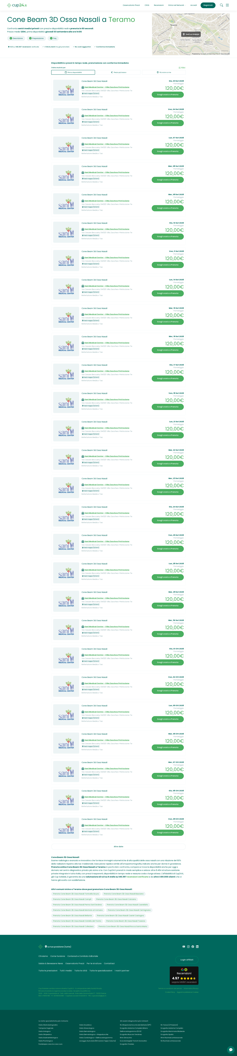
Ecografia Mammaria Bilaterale (173, 1031)
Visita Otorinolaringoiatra (48, 1025)
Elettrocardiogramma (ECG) (130, 1031)
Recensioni (159, 5)
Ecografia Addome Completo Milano (134, 1028)
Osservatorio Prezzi (131, 5)
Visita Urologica (44, 1031)
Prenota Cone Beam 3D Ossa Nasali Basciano (124, 894)
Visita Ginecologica (86, 1028)
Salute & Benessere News (51, 963)
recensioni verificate (137, 876)
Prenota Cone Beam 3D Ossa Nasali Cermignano (129, 910)
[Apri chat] (231, 1050)
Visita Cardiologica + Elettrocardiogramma (95, 1038)
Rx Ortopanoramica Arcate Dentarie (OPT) (135, 1025)
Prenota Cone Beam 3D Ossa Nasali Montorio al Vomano (78, 910)
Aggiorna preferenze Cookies (187, 992)
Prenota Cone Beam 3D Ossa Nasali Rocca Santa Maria (123, 926)
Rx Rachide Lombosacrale (171, 1041)
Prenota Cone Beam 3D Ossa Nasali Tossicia (125, 921)
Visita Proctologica (46, 1041)
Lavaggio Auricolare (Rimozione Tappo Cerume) (97, 1041)
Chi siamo (43, 956)
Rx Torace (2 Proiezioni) (169, 1025)
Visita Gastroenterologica (48, 1038)
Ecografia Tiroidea (127, 1044)
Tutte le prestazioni (48, 970)
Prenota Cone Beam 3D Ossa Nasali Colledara (73, 926)
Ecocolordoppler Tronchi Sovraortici (133, 1041)
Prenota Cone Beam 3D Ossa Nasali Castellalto (127, 904)
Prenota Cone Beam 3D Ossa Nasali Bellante (72, 915)
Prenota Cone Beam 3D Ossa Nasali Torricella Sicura (76, 894)
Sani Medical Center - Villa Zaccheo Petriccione (107, 87)
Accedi (193, 5)
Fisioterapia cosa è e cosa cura (50, 1044)
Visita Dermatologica (87, 1031)
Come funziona (57, 956)
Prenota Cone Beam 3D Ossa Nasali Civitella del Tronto (77, 921)
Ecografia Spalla (167, 1034)
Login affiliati (186, 959)
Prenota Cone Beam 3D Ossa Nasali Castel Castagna (120, 915)
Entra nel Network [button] (176, 5)
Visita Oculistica (85, 1025)
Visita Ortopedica (45, 1034)
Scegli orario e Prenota (167, 94)
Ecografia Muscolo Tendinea (131, 1034)
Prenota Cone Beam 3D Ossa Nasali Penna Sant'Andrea (77, 904)
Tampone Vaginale (46, 1028)
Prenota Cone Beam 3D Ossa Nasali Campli (72, 899)
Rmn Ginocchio (126, 1038)
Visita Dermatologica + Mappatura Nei (93, 1034)
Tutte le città (80, 970)
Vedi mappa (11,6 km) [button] (91, 93)
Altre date (118, 846)
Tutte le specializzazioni (100, 970)
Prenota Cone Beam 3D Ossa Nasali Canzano (116, 899)
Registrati (208, 5)
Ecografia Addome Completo (172, 1028)
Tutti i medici (66, 970)
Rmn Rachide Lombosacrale (171, 1038)
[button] (227, 5)
